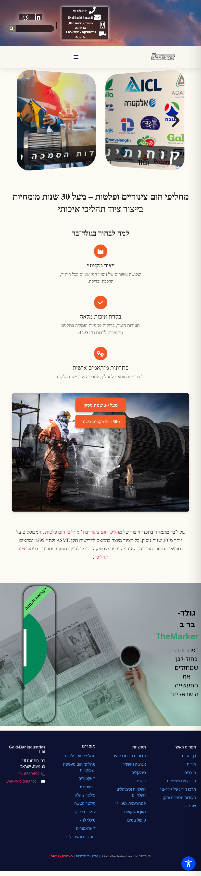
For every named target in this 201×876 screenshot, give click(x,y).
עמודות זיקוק (85, 812)
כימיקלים (138, 773)
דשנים (141, 781)
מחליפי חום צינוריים (103, 531)
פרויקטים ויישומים (181, 781)
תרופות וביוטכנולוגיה (129, 756)
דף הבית (189, 756)
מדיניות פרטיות (87, 856)
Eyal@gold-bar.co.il (22, 781)
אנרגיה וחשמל (134, 764)
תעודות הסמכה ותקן (179, 798)
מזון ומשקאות (135, 812)
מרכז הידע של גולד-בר (178, 789)
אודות (191, 764)
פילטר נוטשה (85, 803)
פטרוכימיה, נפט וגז (130, 803)
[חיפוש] (11, 28)
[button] (76, 57)
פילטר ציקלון (85, 795)
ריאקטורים (87, 778)
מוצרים (190, 773)
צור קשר (189, 806)
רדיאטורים (87, 787)
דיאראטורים (86, 828)
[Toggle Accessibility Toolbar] (188, 863)
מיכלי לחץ (87, 820)
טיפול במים (136, 820)
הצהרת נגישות (61, 856)
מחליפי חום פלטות (61, 531)
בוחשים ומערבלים (81, 837)
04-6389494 (28, 774)
